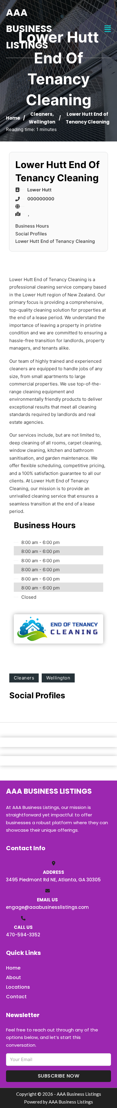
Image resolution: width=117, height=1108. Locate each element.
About (13, 977)
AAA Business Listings (29, 29)
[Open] (107, 29)
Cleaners (41, 114)
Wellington (42, 122)
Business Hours (32, 226)
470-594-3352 (23, 935)
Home (13, 118)
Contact (16, 996)
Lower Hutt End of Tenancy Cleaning (55, 241)
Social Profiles (31, 234)
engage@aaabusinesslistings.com (47, 907)
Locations (18, 987)
